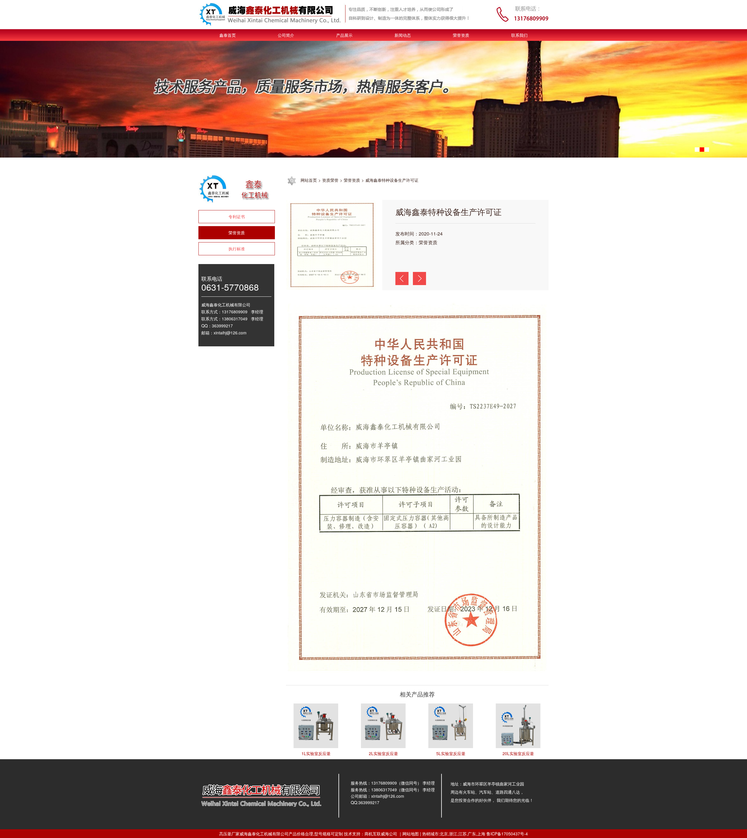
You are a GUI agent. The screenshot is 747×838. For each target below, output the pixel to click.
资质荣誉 (330, 180)
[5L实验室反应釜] (451, 725)
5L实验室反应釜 (450, 753)
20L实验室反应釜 (518, 753)
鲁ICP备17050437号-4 (507, 834)
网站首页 (309, 180)
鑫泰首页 (227, 35)
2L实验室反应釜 (383, 753)
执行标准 (236, 249)
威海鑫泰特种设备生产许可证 (391, 180)
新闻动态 (403, 35)
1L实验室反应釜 (316, 753)
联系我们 (519, 35)
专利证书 (236, 216)
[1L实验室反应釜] (316, 725)
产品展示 (344, 35)
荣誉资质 (461, 35)
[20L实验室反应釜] (518, 725)
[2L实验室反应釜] (383, 725)
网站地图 (410, 834)
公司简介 (286, 35)
